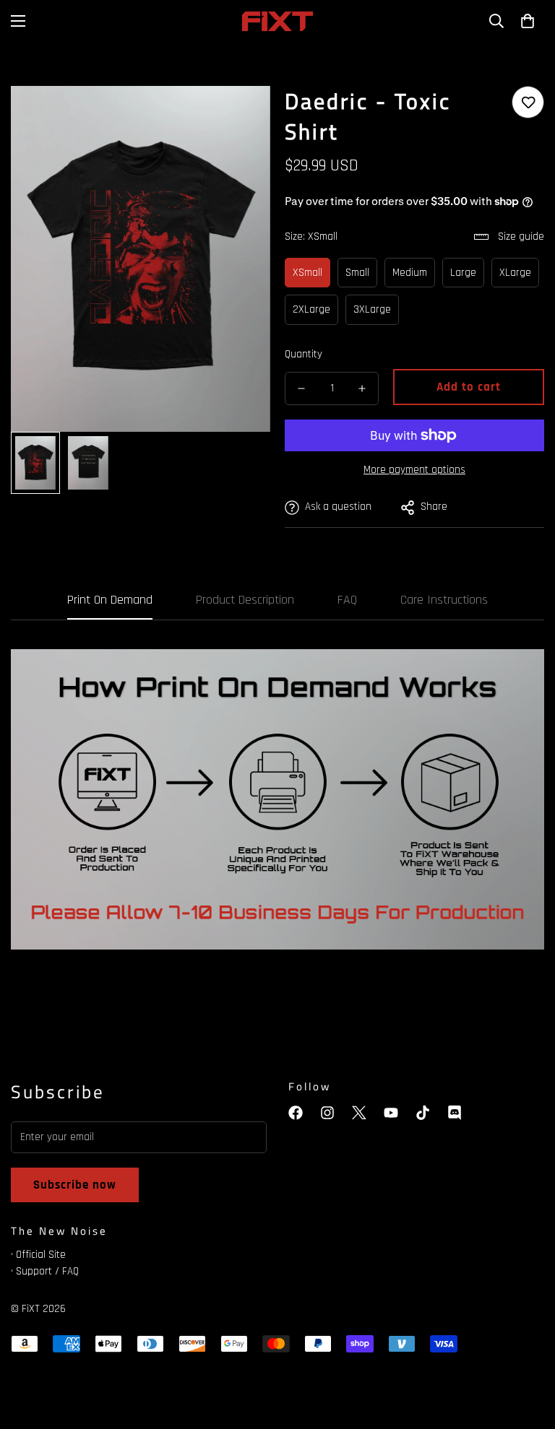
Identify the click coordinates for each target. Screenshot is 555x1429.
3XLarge (372, 309)
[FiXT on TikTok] (423, 1113)
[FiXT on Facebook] (295, 1113)
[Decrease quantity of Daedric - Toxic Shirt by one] (301, 388)
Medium (409, 272)
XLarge (515, 272)
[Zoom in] (239, 116)
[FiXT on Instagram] (327, 1113)
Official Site (41, 1254)
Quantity (303, 354)
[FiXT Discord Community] (454, 1113)
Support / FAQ (47, 1271)
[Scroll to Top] (526, 1350)
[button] (527, 21)
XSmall (307, 272)
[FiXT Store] (277, 21)
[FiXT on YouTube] (391, 1113)
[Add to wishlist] (528, 102)
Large (463, 272)
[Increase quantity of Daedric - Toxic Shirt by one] (362, 388)
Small (357, 272)
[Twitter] (359, 1113)
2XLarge (311, 309)
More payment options (414, 470)
